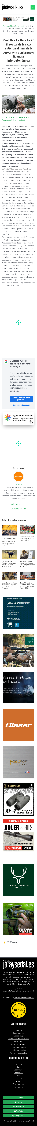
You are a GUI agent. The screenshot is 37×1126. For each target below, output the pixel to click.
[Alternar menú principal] (33, 7)
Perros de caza (18, 1084)
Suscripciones (18, 1033)
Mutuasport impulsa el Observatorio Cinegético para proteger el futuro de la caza (27, 563)
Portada (6, 26)
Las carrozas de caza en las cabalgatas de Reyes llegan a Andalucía (27, 538)
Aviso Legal (18, 1041)
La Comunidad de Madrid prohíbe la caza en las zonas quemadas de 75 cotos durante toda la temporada (9, 541)
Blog (12, 26)
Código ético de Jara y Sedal (18, 1039)
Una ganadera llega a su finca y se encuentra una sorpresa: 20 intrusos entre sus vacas (9, 563)
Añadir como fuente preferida (21, 399)
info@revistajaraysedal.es (24, 998)
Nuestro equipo (18, 1036)
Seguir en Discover (21, 405)
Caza (18, 1067)
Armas (18, 1081)
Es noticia (18, 1064)
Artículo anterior (18, 504)
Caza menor (18, 1073)
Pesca (18, 1076)
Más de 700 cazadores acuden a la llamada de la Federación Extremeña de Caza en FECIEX (27, 585)
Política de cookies (18, 1050)
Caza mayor (18, 1070)
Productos (18, 1078)
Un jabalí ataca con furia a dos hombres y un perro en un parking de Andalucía (9, 585)
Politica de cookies (18, 1047)
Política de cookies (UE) (18, 1053)
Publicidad (18, 1030)
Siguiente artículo (18, 509)
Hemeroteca (18, 1087)
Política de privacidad (18, 1044)
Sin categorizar (20, 26)
